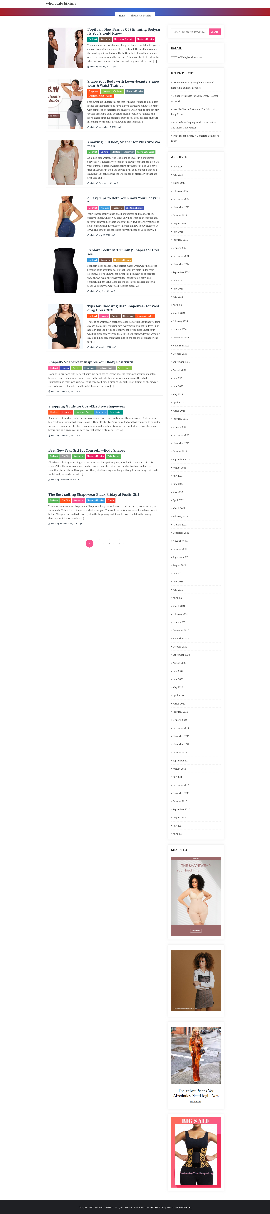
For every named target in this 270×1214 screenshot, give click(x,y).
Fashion (104, 316)
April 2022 (178, 500)
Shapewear (105, 39)
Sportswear (101, 412)
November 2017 (181, 793)
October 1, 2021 (105, 183)
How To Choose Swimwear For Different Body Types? (193, 112)
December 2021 (181, 532)
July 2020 (177, 671)
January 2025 (180, 247)
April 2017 (178, 833)
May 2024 (178, 296)
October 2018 (180, 752)
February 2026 (180, 190)
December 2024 (181, 256)
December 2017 (181, 784)
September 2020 (181, 654)
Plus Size (116, 151)
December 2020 (181, 630)
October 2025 (180, 215)
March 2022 (179, 508)
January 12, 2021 (67, 435)
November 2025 (181, 207)
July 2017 (177, 825)
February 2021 (180, 614)
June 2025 (178, 231)
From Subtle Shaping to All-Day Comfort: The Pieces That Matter (194, 125)
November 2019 (181, 736)
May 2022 (178, 492)
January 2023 (180, 426)
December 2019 (181, 728)
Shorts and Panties (145, 39)
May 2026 (178, 174)
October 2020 (180, 646)
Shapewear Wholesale (112, 91)
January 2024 (180, 329)
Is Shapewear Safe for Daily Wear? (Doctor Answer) (194, 98)
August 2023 (179, 369)
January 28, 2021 (67, 391)
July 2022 (177, 475)
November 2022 (181, 443)
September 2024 (181, 272)
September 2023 (181, 361)
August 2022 (179, 467)
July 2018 (177, 776)
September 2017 (181, 809)
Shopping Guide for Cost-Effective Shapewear (86, 406)
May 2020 (178, 687)
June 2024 (178, 288)
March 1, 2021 (104, 347)
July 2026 (177, 166)
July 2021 (177, 573)
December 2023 (181, 337)
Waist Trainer (124, 368)
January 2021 (180, 622)
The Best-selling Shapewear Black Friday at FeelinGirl (93, 494)
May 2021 (178, 589)
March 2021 (179, 605)
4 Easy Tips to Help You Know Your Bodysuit (123, 200)
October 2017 (180, 801)
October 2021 (180, 549)
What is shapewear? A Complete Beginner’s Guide (195, 138)
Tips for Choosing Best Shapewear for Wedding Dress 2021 (123, 308)
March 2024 (179, 313)
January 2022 (180, 524)
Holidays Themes (183, 1207)
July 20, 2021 (104, 235)
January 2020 (180, 719)
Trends (111, 500)
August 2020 (179, 662)
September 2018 (181, 760)
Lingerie (104, 151)
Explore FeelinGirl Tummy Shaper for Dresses (123, 252)
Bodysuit (93, 39)
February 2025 (180, 239)
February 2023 (180, 418)
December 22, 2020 (68, 479)
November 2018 (181, 744)
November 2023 (181, 345)
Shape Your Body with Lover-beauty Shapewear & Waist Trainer (123, 83)
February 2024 (180, 321)
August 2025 (179, 223)
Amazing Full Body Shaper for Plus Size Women (123, 144)
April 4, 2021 (104, 291)
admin (92, 66)
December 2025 (181, 199)
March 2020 (179, 703)
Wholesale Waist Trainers (100, 95)
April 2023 (178, 402)
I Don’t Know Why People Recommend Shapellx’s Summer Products (192, 85)
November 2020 (181, 638)
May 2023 (178, 394)
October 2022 (180, 451)
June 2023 (178, 386)
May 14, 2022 (104, 66)
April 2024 (178, 304)
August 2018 (179, 768)
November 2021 (181, 540)
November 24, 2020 (68, 523)
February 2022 (180, 516)
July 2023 (177, 378)
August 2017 (179, 817)
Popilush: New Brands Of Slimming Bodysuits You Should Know (123, 31)
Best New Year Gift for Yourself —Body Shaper (86, 450)
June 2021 (178, 581)
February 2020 (180, 711)
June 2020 (178, 679)
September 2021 (181, 557)
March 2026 (179, 182)
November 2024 (181, 264)
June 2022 (178, 483)
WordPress (152, 1207)
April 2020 (178, 695)
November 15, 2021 (107, 127)
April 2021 (178, 597)
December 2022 (181, 435)
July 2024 (177, 280)
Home (122, 15)
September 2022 (181, 459)
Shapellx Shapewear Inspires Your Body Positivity (90, 362)
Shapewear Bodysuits (123, 39)
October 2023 (180, 353)
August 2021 (179, 565)
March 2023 (179, 410)
